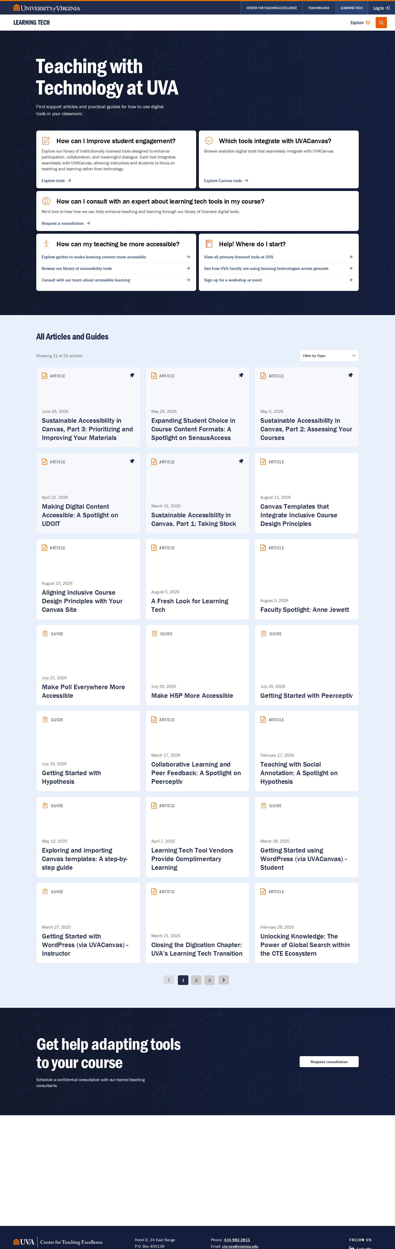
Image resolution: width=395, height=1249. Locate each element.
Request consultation (329, 1061)
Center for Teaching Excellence (271, 7)
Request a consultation (63, 223)
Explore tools (53, 180)
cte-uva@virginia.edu (240, 1246)
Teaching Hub (318, 7)
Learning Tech (352, 7)
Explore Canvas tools (223, 180)
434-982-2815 (237, 1239)
